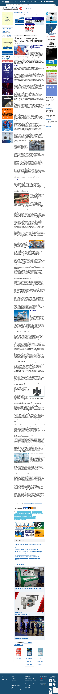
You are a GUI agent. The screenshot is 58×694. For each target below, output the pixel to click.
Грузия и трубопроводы (8, 35)
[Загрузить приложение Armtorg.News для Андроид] (54, 684)
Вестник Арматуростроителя (22, 511)
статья (30, 511)
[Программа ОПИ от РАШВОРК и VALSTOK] (29, 28)
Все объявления (5, 58)
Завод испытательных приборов (19, 519)
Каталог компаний (29, 683)
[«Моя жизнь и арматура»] (29, 651)
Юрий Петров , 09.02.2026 (6, 36)
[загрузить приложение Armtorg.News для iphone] (44, 1)
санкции (26, 514)
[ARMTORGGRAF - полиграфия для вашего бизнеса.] (51, 90)
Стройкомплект (32, 517)
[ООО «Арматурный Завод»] (7, 72)
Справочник (28, 682)
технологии (16, 514)
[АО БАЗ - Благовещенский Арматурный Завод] (51, 53)
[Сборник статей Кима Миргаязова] (18, 651)
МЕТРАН (30, 514)
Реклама (41, 682)
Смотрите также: (19, 564)
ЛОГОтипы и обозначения (31, 680)
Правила (42, 680)
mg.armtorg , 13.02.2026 (6, 29)
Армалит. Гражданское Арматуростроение (21, 517)
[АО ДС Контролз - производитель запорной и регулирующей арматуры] (7, 89)
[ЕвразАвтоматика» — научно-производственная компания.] (29, 533)
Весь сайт (29, 8)
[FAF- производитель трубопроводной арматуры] (19, 20)
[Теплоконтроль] (7, 137)
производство (39, 513)
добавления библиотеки (23, 643)
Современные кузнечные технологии (20, 516)
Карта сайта (52, 677)
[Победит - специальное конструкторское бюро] (7, 101)
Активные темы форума (6, 26)
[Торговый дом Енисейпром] (24, 525)
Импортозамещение (7, 28)
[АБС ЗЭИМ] (51, 29)
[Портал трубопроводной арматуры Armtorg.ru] (10, 8)
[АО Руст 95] (39, 525)
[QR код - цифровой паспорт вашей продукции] (39, 533)
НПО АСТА (33, 516)
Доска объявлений (6, 56)
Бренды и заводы (29, 678)
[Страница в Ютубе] (54, 680)
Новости (13, 678)
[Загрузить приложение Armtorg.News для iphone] (50, 688)
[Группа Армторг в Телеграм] (50, 684)
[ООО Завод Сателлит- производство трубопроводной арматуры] (51, 17)
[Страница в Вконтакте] (50, 680)
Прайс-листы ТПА (49, 97)
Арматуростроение (17, 513)
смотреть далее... (49, 108)
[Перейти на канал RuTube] (50, 692)
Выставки (27, 687)
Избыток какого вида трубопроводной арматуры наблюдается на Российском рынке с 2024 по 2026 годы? (7, 41)
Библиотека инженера (16, 689)
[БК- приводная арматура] (7, 113)
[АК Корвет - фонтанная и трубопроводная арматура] (7, 125)
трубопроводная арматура (36, 511)
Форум (12, 676)
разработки (21, 514)
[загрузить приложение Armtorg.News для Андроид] (42, 1)
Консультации (14, 680)
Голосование (5, 39)
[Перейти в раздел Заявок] (7, 18)
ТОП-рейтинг (28, 685)
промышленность (33, 513)
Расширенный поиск (6, 59)
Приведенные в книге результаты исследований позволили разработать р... (40, 661)
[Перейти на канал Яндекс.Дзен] (54, 688)
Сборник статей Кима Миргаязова (18, 658)
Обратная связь (43, 676)
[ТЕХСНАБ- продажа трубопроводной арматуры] (34, 20)
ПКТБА (29, 516)
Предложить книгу (28, 645)
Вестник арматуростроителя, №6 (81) (33, 503)
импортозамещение (25, 513)
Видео (12, 687)
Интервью (27, 676)
